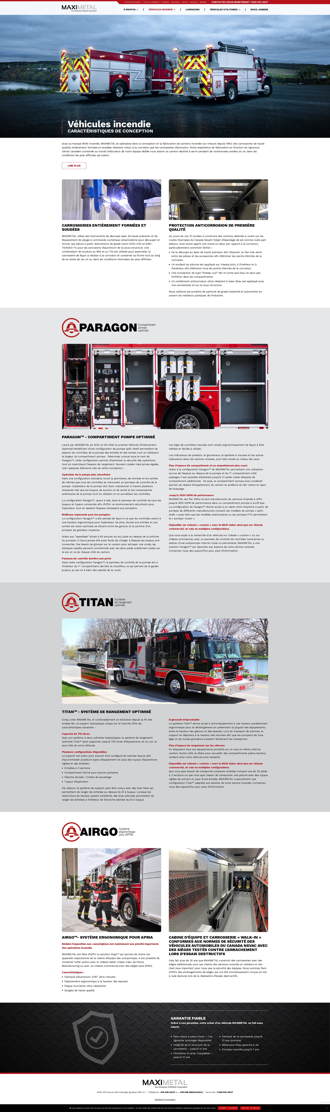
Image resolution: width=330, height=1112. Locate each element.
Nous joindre (259, 9)
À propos (130, 9)
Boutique (194, 2)
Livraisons (193, 9)
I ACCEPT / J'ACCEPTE (228, 1108)
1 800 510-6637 (259, 2)
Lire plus (74, 165)
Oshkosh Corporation (165, 1099)
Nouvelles (175, 2)
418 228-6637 (167, 1092)
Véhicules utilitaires (224, 9)
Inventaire (165, 2)
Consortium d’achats (133, 2)
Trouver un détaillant (151, 2)
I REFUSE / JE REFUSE (250, 1108)
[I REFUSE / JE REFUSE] (326, 1108)
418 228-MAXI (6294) (191, 1092)
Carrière (185, 2)
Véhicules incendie (160, 9)
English (203, 2)
